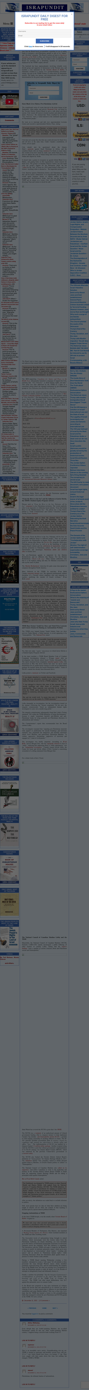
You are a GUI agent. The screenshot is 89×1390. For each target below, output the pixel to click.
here (30, 46)
